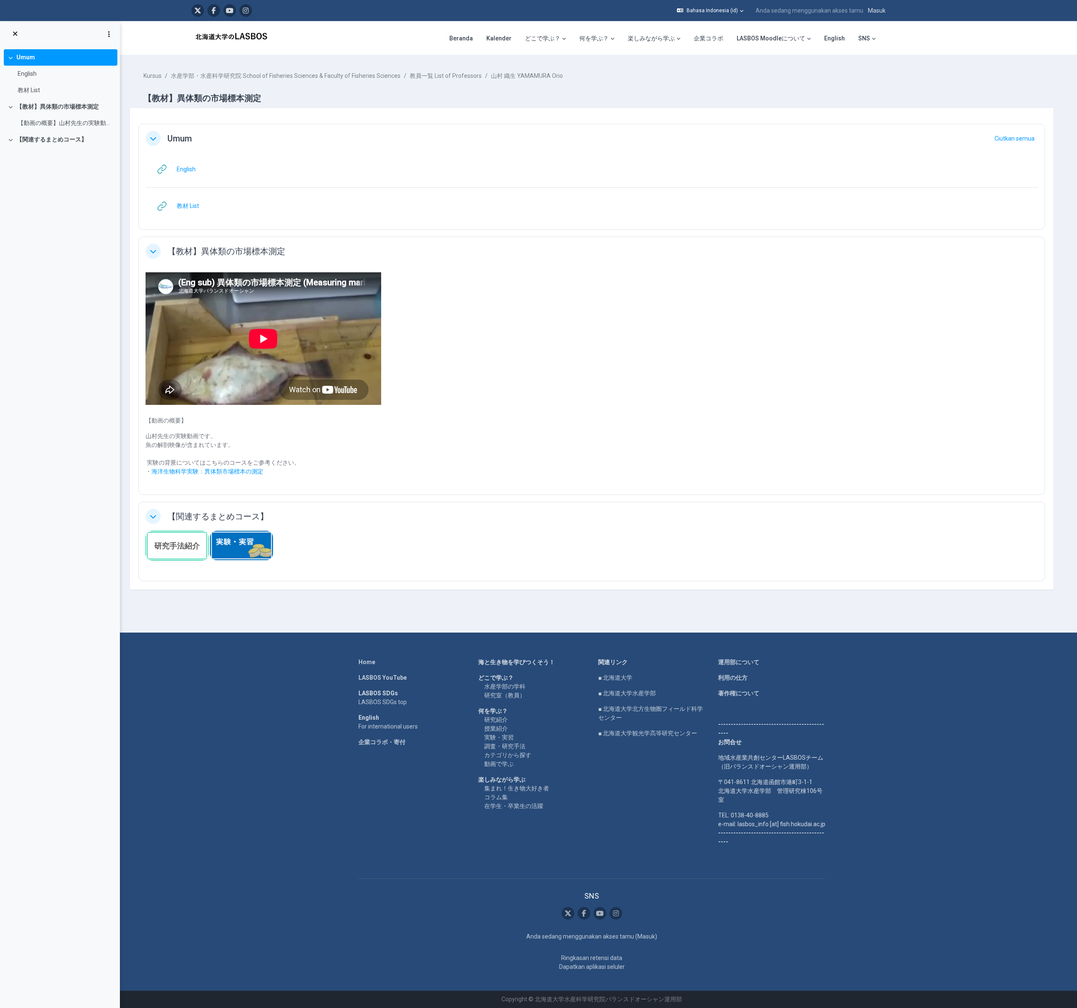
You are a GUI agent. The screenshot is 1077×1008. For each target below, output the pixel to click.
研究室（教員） (504, 695)
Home (366, 662)
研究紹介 (496, 719)
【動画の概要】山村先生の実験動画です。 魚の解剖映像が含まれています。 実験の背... (65, 123)
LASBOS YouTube (382, 677)
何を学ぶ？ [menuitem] (594, 38)
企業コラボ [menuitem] (708, 38)
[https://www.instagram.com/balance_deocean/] (245, 10)
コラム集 (496, 797)
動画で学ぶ (499, 764)
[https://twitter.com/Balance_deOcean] (197, 10)
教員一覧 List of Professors (446, 75)
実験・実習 (499, 737)
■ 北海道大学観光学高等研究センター (647, 733)
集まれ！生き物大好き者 (516, 788)
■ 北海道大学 (615, 677)
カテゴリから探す (507, 755)
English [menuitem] (834, 38)
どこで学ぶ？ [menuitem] (542, 38)
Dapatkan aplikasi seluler (592, 966)
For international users (388, 726)
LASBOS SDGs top (382, 702)
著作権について (738, 693)
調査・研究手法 (504, 746)
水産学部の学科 (504, 686)
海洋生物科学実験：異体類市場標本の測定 (207, 471)
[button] (710, 10)
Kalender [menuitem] (499, 38)
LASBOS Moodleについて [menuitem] (771, 38)
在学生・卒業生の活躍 (513, 806)
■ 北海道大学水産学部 (627, 693)
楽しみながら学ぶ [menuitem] (651, 38)
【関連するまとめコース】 (51, 139)
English (27, 73)
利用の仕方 (733, 677)
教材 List (29, 90)
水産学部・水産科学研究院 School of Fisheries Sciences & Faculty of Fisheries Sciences (286, 75)
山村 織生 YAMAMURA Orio (527, 75)
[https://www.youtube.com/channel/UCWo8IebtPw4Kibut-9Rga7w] (229, 10)
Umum (25, 57)
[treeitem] (60, 73)
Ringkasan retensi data (591, 958)
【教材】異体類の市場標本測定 (57, 106)
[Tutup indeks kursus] (15, 34)
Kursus (152, 75)
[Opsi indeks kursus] (109, 34)
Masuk (877, 10)
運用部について (738, 662)
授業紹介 (496, 728)
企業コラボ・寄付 (382, 742)
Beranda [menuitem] (461, 38)
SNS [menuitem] (864, 38)
